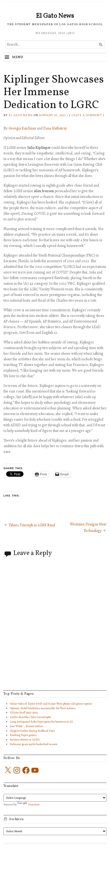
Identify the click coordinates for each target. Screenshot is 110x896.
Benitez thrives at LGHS (25, 740)
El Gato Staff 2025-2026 (24, 712)
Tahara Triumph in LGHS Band (32, 525)
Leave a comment (86, 115)
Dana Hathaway (55, 128)
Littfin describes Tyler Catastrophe (30, 717)
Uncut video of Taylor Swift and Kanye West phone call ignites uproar (51, 704)
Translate (34, 804)
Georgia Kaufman (22, 128)
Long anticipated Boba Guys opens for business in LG (41, 722)
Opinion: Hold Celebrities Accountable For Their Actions (43, 708)
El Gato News (55, 16)
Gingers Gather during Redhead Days (32, 731)
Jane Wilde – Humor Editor (26, 726)
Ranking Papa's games (23, 735)
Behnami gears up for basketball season (33, 744)
